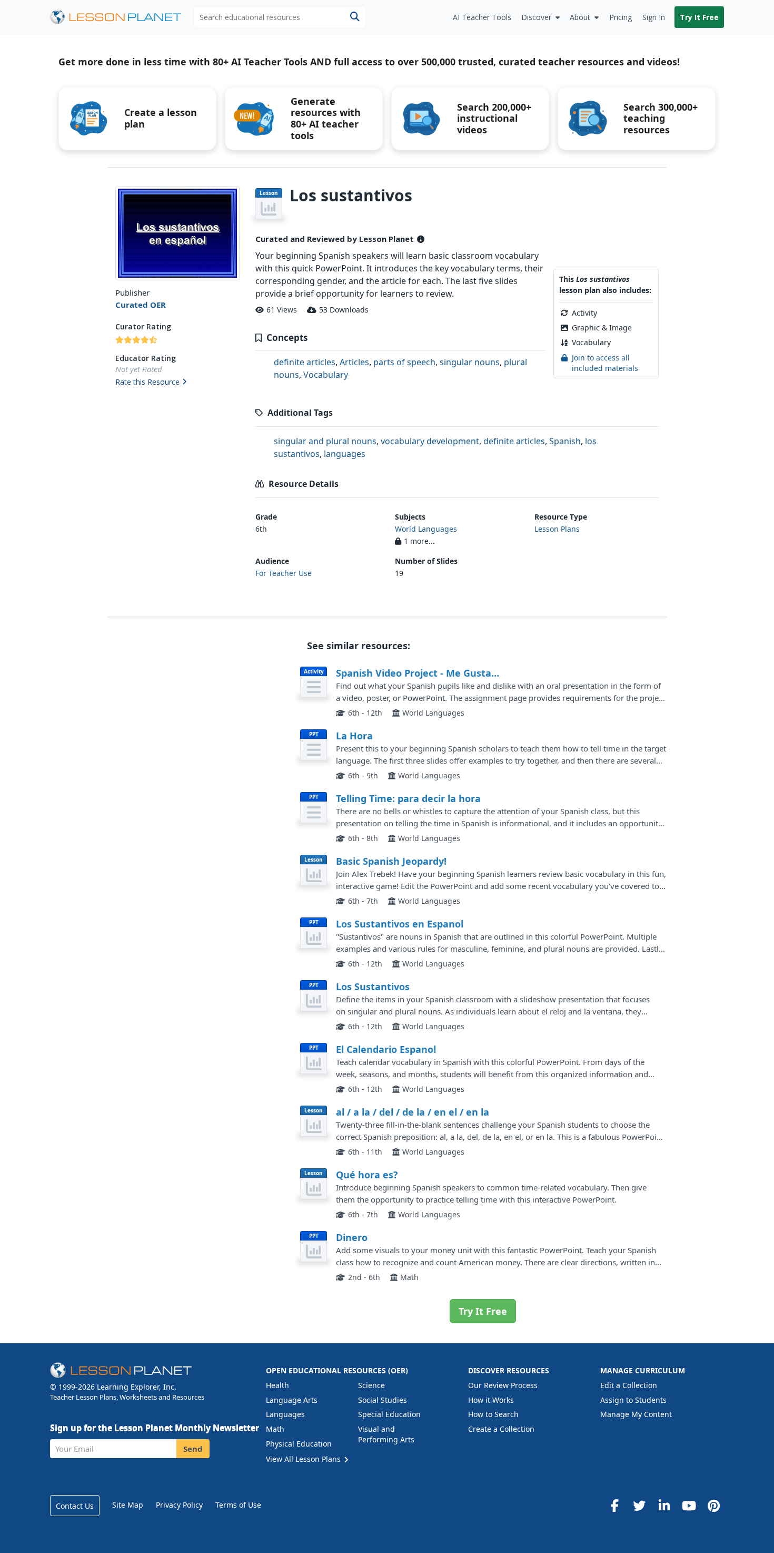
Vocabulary (325, 374)
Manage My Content (636, 1414)
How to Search (493, 1414)
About (580, 17)
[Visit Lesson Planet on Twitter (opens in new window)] (639, 1505)
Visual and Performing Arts (386, 1434)
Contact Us (75, 1506)
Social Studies (382, 1400)
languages (344, 454)
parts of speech (404, 362)
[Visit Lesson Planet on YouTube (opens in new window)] (688, 1505)
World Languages (426, 529)
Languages (285, 1414)
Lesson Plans (557, 529)
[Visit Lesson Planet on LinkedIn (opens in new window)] (663, 1505)
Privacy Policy (179, 1505)
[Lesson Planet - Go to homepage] (121, 17)
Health (277, 1385)
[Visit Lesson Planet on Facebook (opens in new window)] (614, 1505)
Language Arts (291, 1400)
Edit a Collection (628, 1385)
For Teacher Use (283, 573)
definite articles (304, 362)
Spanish (565, 441)
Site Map (127, 1505)
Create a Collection (501, 1429)
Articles (354, 362)
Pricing (620, 17)
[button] (177, 382)
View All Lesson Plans (304, 1459)
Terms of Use (238, 1505)
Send (193, 1448)
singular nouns (470, 362)
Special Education (389, 1414)
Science (371, 1385)
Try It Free (699, 17)
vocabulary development (430, 441)
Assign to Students (633, 1400)
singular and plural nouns (325, 441)
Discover (536, 17)
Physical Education (299, 1444)
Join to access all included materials (605, 363)
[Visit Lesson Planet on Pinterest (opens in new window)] (713, 1505)
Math (275, 1429)
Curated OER (140, 304)
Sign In (653, 17)
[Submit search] (354, 17)
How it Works (491, 1400)
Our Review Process (503, 1385)
